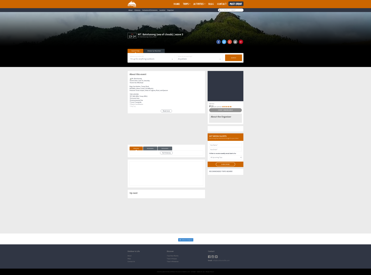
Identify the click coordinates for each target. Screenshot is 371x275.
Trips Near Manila (172, 256)
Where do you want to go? (185, 56)
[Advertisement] (166, 129)
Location (162, 10)
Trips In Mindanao (173, 261)
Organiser (170, 10)
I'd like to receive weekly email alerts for (222, 153)
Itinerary (137, 10)
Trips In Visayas (172, 259)
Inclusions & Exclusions (149, 10)
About (130, 10)
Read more (166, 111)
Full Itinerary (166, 153)
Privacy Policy (210, 271)
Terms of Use (201, 271)
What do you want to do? (137, 56)
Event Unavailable (225, 110)
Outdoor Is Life (132, 3)
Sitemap (193, 271)
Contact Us (131, 261)
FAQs (129, 259)
